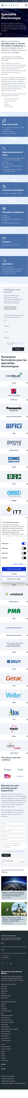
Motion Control (4, 1024)
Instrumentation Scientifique (7, 1022)
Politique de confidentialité (7, 1078)
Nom (5, 320)
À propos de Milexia (5, 1046)
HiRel (2, 1013)
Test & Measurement (6, 1040)
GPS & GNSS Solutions (6, 1010)
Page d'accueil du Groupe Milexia (8, 984)
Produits (3, 1053)
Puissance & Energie (5, 1031)
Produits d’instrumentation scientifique (10, 1029)
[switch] (24, 548)
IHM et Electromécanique (7, 1015)
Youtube (3, 1068)
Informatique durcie (5, 1017)
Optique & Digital (5, 1026)
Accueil (3, 1044)
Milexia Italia (4, 988)
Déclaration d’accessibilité (7, 1083)
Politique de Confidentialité (18, 851)
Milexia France (4, 986)
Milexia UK (3, 993)
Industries (3, 1051)
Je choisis (14, 574)
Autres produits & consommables (8, 1001)
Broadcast (3, 1004)
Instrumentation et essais (6, 1020)
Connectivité (4, 1008)
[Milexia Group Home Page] (9, 5)
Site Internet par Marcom (19, 1083)
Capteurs (3, 1006)
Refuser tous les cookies (14, 579)
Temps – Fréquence (5, 1038)
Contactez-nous (4, 1060)
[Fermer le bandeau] (25, 517)
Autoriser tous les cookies (14, 569)
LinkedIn (3, 1064)
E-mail (6, 331)
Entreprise (7, 326)
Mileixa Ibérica (4, 991)
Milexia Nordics (4, 997)
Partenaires (3, 1055)
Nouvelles (3, 1058)
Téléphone (6, 337)
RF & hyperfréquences (6, 1033)
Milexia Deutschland (5, 995)
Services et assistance (6, 1049)
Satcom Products (5, 1035)
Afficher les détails (18, 564)
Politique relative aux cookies (8, 1081)
